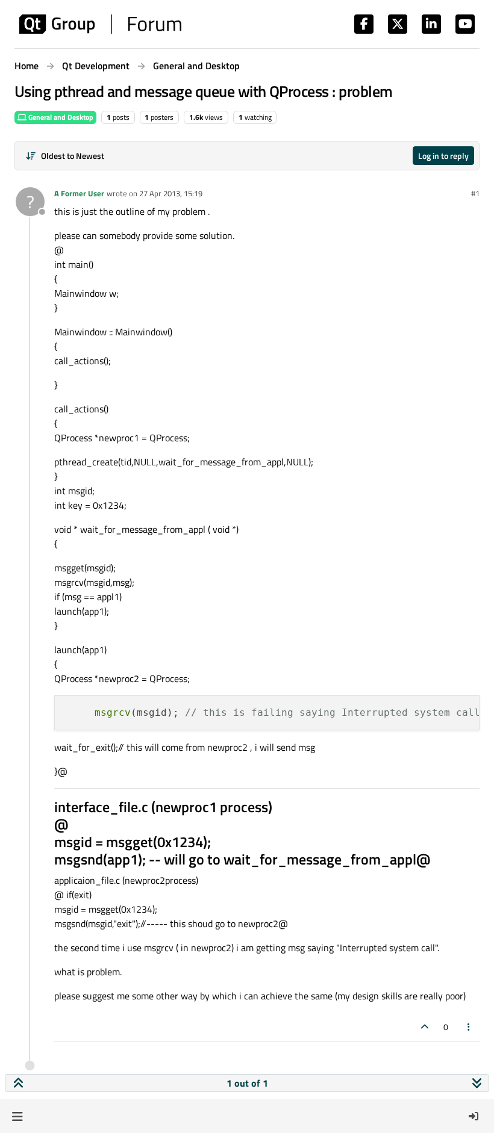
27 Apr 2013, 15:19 (170, 193)
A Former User (79, 193)
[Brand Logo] (100, 24)
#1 (475, 193)
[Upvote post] (425, 1026)
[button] (17, 1116)
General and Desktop (60, 117)
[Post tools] (469, 1026)
